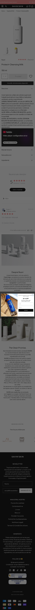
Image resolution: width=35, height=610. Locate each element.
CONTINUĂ (26, 310)
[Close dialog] (33, 295)
